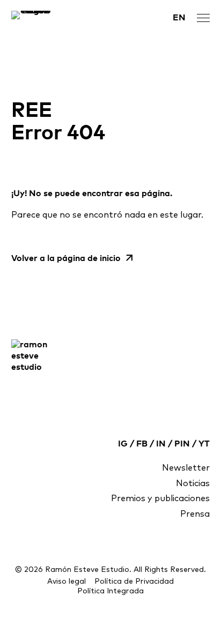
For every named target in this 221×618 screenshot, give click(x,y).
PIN (182, 444)
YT (204, 444)
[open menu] (203, 18)
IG (123, 444)
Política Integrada (110, 591)
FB (142, 444)
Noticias (193, 483)
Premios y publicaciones (160, 498)
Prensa (195, 514)
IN (161, 444)
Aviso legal (66, 581)
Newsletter (186, 468)
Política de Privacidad (134, 581)
